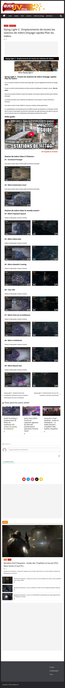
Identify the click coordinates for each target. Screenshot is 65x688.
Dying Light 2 (12, 25)
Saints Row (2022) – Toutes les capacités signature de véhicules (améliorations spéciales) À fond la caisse (31, 424)
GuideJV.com (15, 684)
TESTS (22, 16)
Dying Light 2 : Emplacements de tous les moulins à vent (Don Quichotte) (46, 394)
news (10, 16)
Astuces (28, 16)
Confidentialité (54, 671)
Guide (9, 559)
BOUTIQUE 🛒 (50, 16)
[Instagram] (32, 479)
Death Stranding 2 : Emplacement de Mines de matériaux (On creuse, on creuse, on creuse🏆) (11, 423)
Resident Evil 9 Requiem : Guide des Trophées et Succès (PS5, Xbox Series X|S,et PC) (31, 564)
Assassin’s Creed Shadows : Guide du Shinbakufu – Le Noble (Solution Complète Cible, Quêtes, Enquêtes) (51, 423)
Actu (5, 559)
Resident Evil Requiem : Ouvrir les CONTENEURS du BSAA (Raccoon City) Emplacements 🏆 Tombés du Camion (37, 595)
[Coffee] (41, 479)
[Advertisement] (31, 48)
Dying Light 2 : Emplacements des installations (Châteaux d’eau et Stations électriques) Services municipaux (16, 395)
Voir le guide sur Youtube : (49, 152)
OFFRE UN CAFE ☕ (39, 16)
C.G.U (51, 674)
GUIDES (16, 16)
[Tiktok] (37, 479)
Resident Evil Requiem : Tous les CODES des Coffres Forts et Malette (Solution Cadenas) (37, 587)
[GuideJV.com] (4, 16)
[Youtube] (24, 479)
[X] (28, 479)
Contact (52, 667)
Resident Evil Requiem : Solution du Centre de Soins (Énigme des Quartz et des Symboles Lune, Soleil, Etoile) (37, 579)
